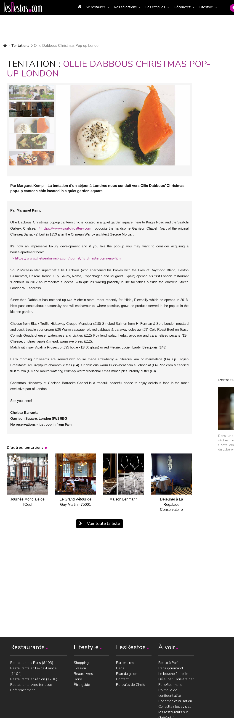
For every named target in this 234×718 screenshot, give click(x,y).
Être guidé (82, 684)
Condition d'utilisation (175, 701)
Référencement (22, 690)
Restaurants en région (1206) (33, 679)
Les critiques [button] (155, 7)
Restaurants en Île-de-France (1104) (33, 671)
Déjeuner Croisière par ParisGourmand (176, 682)
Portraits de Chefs (130, 684)
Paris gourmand (170, 668)
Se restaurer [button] (95, 7)
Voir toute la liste (103, 524)
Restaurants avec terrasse (31, 684)
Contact (122, 679)
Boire (78, 679)
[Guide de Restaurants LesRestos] (22, 7)
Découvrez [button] (182, 7)
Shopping (81, 662)
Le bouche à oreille (173, 673)
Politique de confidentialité (169, 693)
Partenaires (125, 662)
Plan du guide (126, 673)
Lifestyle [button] (206, 7)
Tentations (20, 45)
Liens (120, 668)
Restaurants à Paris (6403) (31, 662)
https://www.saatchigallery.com (66, 228)
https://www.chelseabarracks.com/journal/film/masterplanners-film (68, 258)
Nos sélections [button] (125, 7)
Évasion (80, 668)
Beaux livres (83, 673)
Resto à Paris (168, 662)
